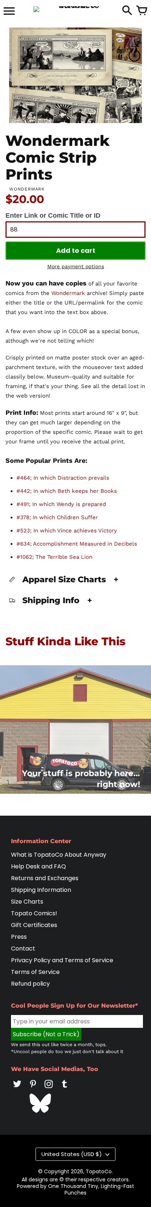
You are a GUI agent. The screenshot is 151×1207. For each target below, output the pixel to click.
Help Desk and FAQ (38, 866)
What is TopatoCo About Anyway (58, 854)
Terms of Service (35, 972)
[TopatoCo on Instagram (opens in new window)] (49, 1089)
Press (19, 937)
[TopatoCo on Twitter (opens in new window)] (17, 1089)
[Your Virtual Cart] (141, 10)
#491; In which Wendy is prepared (61, 504)
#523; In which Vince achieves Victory (66, 530)
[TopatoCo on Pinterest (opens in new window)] (33, 1089)
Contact (23, 948)
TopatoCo (99, 1171)
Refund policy (30, 983)
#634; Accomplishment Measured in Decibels (76, 543)
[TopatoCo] (75, 9)
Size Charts (27, 901)
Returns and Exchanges (44, 878)
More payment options (75, 266)
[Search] (127, 10)
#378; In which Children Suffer (57, 517)
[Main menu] (9, 11)
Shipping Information (41, 890)
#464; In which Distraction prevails (62, 478)
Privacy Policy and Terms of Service (62, 960)
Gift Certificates (34, 925)
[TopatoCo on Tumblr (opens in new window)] (64, 1089)
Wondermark (68, 293)
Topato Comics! (34, 913)
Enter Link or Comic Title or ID (52, 215)
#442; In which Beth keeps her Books (66, 491)
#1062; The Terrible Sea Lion (54, 557)
